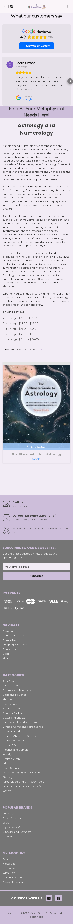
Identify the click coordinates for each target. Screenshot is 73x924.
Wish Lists (9, 872)
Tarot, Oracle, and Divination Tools (23, 781)
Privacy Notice (11, 640)
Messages (9, 863)
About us (8, 630)
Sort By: (10, 349)
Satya (6, 822)
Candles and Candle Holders (20, 722)
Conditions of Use (14, 635)
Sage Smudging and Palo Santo (23, 772)
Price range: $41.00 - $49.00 (21, 339)
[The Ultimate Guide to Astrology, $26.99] (36, 406)
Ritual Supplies (12, 768)
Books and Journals (15, 708)
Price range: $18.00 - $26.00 (20, 323)
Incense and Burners (15, 749)
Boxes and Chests (14, 717)
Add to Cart (38, 447)
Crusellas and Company (17, 831)
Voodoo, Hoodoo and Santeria (22, 786)
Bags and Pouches (14, 694)
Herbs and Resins (13, 740)
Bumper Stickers (13, 713)
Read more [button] (24, 89)
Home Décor (11, 745)
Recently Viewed (13, 877)
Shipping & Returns (15, 644)
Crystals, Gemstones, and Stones (23, 726)
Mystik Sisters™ (12, 827)
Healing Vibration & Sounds (19, 736)
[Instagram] (49, 898)
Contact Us (9, 649)
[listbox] (29, 349)
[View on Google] (9, 64)
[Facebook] (58, 898)
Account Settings (13, 882)
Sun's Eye (9, 813)
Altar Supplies (11, 681)
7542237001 (20, 506)
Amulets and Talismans (17, 690)
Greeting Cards (12, 731)
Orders (7, 859)
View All (7, 836)
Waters (7, 790)
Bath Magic (10, 703)
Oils (5, 763)
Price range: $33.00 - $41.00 (20, 334)
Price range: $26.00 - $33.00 (20, 328)
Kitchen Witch (11, 758)
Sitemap (8, 658)
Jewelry (7, 754)
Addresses (9, 868)
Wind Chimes (11, 685)
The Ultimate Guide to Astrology (36, 454)
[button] (3, 81)
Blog (6, 653)
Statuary (8, 777)
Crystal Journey (12, 818)
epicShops (36, 916)
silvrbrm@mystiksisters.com (30, 519)
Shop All (8, 699)
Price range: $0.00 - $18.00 (20, 318)
